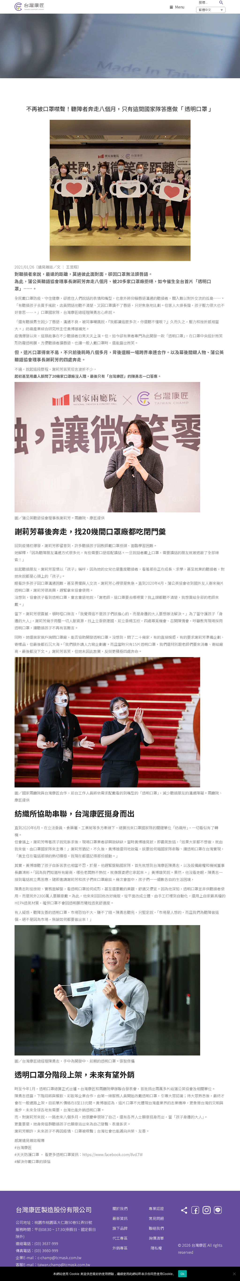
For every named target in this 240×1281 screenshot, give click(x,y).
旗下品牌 (120, 1228)
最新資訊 (120, 1218)
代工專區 (120, 1238)
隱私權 (156, 1248)
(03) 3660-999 (46, 1250)
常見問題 (156, 1218)
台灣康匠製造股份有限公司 (54, 1209)
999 (55, 1243)
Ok (182, 1273)
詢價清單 (156, 1238)
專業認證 (156, 1208)
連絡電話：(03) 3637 (33, 1243)
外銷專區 (120, 1248)
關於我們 (120, 1208)
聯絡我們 (156, 1228)
